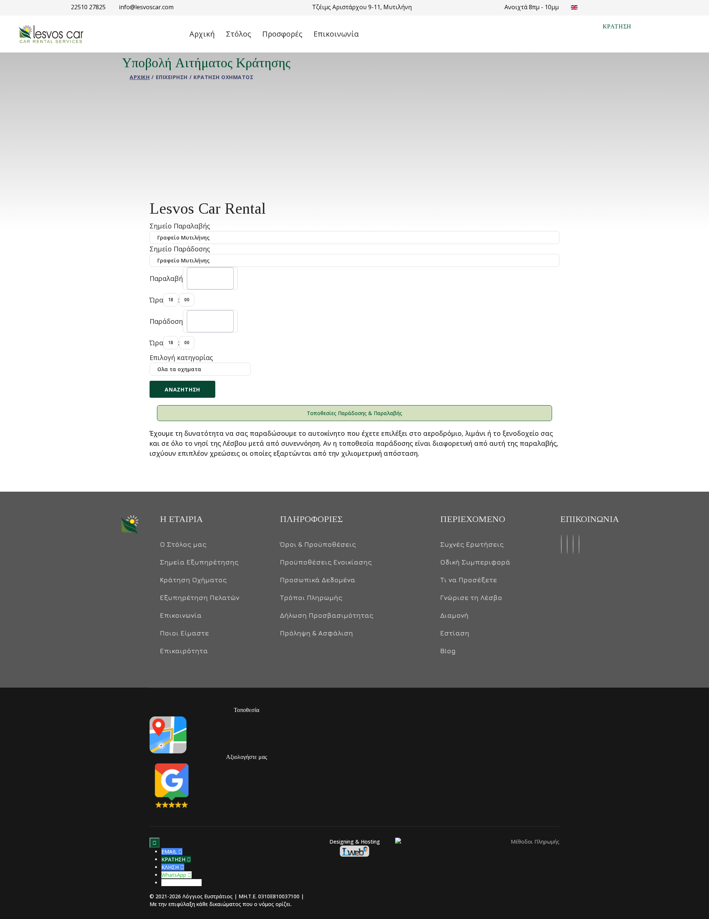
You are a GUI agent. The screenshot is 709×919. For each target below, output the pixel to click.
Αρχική (202, 34)
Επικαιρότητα (184, 651)
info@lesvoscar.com (146, 7)
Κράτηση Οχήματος (193, 580)
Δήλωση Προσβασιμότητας (326, 615)
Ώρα (156, 299)
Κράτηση (617, 26)
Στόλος (238, 34)
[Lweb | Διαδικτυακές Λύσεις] (354, 850)
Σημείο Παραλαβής (180, 225)
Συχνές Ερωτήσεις (472, 544)
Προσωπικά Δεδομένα (317, 580)
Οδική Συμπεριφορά (475, 562)
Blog (448, 651)
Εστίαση (454, 633)
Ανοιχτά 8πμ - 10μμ (531, 7)
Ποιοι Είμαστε (184, 633)
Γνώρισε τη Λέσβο (471, 597)
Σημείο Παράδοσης (180, 248)
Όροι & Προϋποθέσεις (318, 544)
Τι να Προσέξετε (468, 580)
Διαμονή (454, 615)
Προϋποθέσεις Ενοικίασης (326, 562)
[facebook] (561, 544)
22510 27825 (89, 7)
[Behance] (567, 544)
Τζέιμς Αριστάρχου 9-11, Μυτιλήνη (362, 7)
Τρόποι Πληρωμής (311, 597)
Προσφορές (282, 34)
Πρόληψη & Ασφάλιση (316, 633)
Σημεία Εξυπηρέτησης (199, 562)
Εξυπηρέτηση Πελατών (199, 597)
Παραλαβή (166, 278)
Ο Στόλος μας (183, 544)
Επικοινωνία (336, 34)
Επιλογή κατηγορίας (181, 357)
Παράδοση (166, 321)
